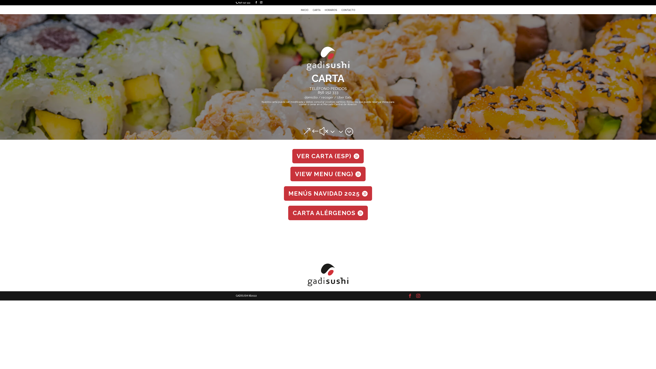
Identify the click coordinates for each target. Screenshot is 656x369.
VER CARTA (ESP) (324, 156)
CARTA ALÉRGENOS (324, 212)
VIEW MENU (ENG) (324, 173)
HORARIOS (331, 10)
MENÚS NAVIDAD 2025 (324, 193)
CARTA (316, 10)
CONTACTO (348, 10)
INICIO (304, 10)
